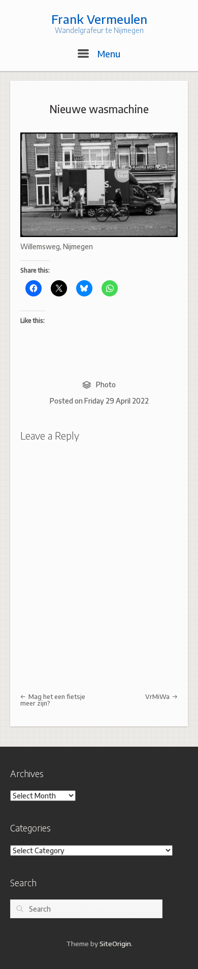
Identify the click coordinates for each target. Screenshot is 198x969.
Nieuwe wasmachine (99, 109)
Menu (107, 53)
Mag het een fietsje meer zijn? (52, 699)
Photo (106, 384)
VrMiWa (158, 696)
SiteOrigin (115, 943)
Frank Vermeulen (99, 19)
